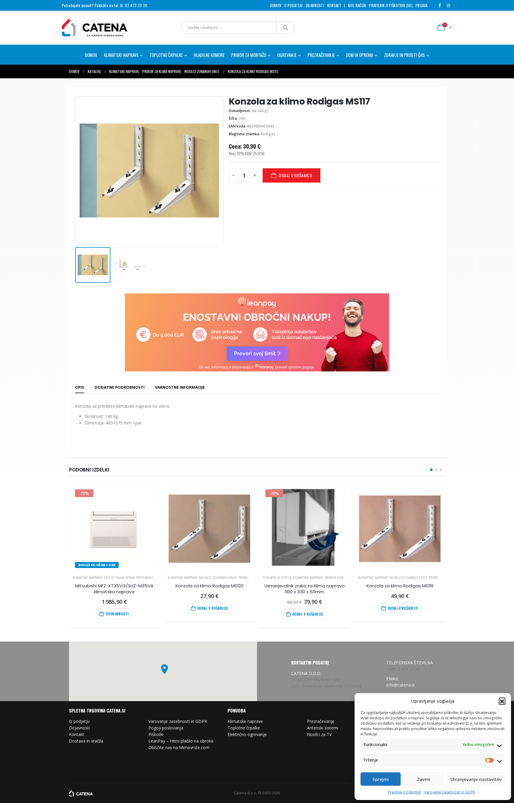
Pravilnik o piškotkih (404, 792)
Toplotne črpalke (244, 728)
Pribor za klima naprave (345, 577)
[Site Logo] (87, 27)
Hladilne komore (209, 55)
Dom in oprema (359, 55)
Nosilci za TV (319, 734)
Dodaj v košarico (295, 175)
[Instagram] (448, 5)
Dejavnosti (315, 5)
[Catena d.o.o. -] (81, 793)
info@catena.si (400, 685)
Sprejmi (380, 779)
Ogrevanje (287, 55)
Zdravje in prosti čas (404, 55)
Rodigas (268, 133)
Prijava (421, 5)
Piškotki (155, 734)
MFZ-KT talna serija (119, 577)
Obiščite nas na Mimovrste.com (178, 747)
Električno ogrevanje (247, 734)
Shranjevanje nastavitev (476, 779)
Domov (276, 5)
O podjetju (293, 5)
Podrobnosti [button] (117, 613)
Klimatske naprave (87, 577)
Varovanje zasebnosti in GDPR (449, 792)
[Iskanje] (285, 27)
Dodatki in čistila (277, 577)
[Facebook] (440, 5)
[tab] (79, 387)
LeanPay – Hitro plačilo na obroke (181, 741)
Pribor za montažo (248, 55)
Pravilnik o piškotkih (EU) (390, 5)
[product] (209, 528)
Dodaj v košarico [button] (212, 608)
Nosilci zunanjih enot (218, 577)
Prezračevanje (320, 721)
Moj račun (357, 5)
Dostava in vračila (86, 741)
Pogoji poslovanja (165, 728)
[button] (502, 701)
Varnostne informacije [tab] (180, 387)
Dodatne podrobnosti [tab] (120, 387)
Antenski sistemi (322, 728)
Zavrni (423, 779)
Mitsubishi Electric (152, 577)
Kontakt (334, 5)
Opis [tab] (79, 387)
